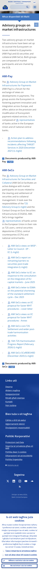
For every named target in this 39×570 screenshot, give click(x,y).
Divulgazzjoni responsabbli (17, 428)
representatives (27, 120)
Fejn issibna (10, 406)
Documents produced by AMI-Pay (19, 160)
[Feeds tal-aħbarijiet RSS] (19, 486)
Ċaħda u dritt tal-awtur (15, 420)
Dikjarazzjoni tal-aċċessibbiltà (18, 456)
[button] (34, 2)
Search (27, 7)
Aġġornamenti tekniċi (15, 424)
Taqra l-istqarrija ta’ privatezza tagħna (21, 551)
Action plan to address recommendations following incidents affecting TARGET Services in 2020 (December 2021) (22, 144)
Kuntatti (9, 402)
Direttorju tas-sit (13, 465)
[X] (7, 481)
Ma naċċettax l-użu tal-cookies (21, 565)
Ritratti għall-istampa (14, 398)
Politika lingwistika (13, 460)
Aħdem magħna (12, 391)
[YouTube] (25, 481)
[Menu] (34, 7)
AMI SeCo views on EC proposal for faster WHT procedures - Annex (20, 317)
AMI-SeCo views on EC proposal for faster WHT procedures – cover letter (20, 306)
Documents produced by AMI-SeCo (19, 365)
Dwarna (8, 387)
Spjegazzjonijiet (12, 394)
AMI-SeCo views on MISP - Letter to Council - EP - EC (22, 249)
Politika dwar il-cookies (15, 452)
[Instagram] (19, 481)
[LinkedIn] (13, 481)
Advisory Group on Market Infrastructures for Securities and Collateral (19, 179)
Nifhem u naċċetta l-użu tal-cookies (21, 560)
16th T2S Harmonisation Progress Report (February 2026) (21, 344)
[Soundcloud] (32, 481)
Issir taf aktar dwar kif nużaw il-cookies (21, 555)
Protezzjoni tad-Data (14, 442)
